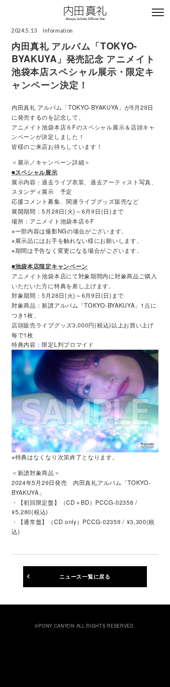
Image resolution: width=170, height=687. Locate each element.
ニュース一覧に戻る (84, 576)
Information (58, 31)
